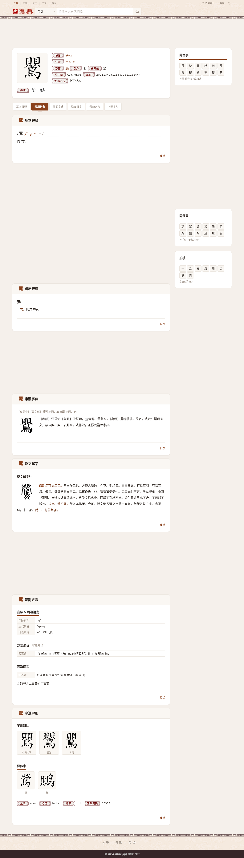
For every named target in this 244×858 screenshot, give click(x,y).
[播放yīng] (74, 55)
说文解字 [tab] (76, 106)
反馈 (162, 156)
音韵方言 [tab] (94, 106)
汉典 (15, 3)
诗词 (34, 3)
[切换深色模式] (229, 3)
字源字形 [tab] (113, 106)
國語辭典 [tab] (40, 106)
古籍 (25, 3)
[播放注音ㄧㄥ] (74, 62)
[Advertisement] (122, 30)
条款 (119, 842)
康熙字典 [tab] (58, 106)
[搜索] (137, 11)
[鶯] (33, 90)
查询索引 (209, 3)
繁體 (222, 3)
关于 (106, 842)
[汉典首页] (22, 11)
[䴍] (42, 90)
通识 (53, 3)
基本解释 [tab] (21, 106)
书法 (44, 3)
